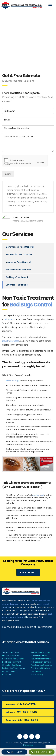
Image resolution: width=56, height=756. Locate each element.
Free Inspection (43, 752)
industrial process (10, 340)
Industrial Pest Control (18, 262)
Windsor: (21, 712)
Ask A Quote (27, 572)
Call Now (16, 752)
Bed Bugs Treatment (17, 277)
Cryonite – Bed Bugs (17, 284)
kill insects (10, 319)
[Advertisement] (28, 41)
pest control (38, 495)
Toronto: (21, 704)
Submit (8, 173)
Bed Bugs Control (31, 304)
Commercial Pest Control (20, 246)
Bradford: (22, 720)
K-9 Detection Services (18, 269)
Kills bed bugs (13, 380)
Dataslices (28, 745)
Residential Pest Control (19, 254)
